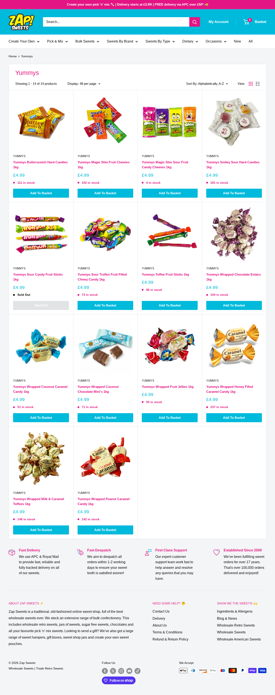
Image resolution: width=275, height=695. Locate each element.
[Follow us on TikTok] (137, 671)
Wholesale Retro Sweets (236, 625)
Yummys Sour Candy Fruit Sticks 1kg (38, 277)
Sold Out (41, 305)
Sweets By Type (157, 41)
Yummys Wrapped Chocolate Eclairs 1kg (233, 277)
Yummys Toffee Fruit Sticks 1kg (165, 274)
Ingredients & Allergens (234, 611)
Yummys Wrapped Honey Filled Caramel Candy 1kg (229, 389)
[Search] (194, 22)
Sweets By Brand (120, 41)
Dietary (187, 41)
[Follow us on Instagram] (121, 671)
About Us (160, 625)
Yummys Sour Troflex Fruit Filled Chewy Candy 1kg (102, 277)
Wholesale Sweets (231, 632)
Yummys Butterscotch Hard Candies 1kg (40, 164)
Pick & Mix (55, 41)
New (237, 41)
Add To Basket (41, 193)
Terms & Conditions (167, 632)
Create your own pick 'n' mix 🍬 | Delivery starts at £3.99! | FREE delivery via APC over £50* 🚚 (137, 4)
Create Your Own (22, 41)
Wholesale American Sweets (239, 639)
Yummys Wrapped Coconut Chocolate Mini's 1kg (98, 389)
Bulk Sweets (85, 41)
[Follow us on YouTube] (129, 671)
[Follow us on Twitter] (113, 671)
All (251, 41)
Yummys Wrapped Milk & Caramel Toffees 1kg (38, 501)
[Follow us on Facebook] (105, 671)
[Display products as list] (258, 84)
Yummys (27, 56)
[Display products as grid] (251, 84)
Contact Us (161, 611)
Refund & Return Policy (170, 639)
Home (13, 56)
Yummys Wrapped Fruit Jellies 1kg (168, 386)
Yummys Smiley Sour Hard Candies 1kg (233, 164)
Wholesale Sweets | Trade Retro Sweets (36, 668)
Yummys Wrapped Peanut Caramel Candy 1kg (104, 501)
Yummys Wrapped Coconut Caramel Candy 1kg (40, 389)
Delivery (159, 618)
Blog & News (227, 618)
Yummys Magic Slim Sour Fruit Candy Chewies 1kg (165, 164)
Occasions (214, 41)
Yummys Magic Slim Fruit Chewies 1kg (104, 164)
